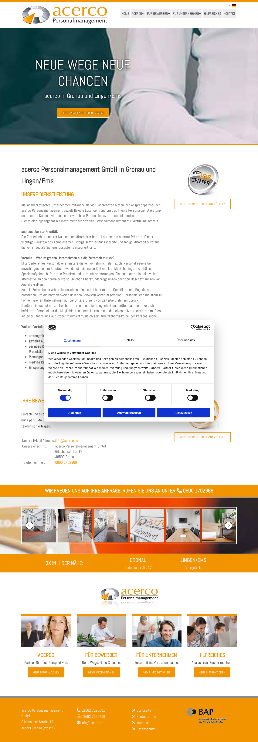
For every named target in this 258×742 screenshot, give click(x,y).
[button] (83, 113)
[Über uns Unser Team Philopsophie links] (143, 13)
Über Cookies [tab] (186, 340)
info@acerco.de (66, 440)
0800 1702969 (66, 462)
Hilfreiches (212, 13)
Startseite (144, 710)
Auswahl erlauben (129, 412)
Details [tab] (129, 340)
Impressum (144, 722)
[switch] (107, 398)
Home (125, 13)
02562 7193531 (93, 710)
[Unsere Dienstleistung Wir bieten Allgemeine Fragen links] (169, 13)
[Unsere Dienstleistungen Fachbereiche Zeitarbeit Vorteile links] (200, 13)
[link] (138, 13)
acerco (137, 13)
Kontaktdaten (146, 716)
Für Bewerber (157, 13)
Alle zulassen (183, 412)
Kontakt (229, 13)
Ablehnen (74, 412)
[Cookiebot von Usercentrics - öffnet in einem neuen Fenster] (193, 327)
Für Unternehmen (186, 13)
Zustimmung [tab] (72, 340)
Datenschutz (146, 729)
